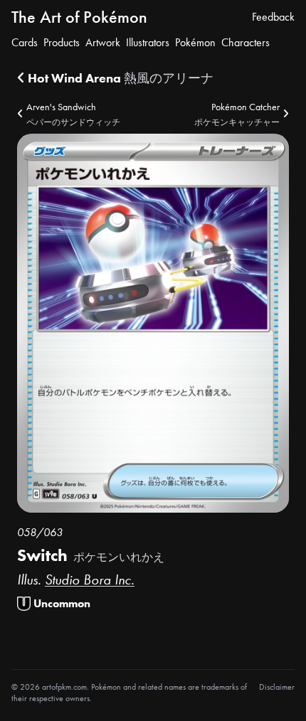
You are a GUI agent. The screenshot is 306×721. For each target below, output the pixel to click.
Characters (245, 42)
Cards (24, 42)
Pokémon (195, 42)
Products (61, 42)
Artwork (102, 42)
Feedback (273, 16)
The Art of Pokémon (79, 17)
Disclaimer (277, 687)
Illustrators (147, 42)
